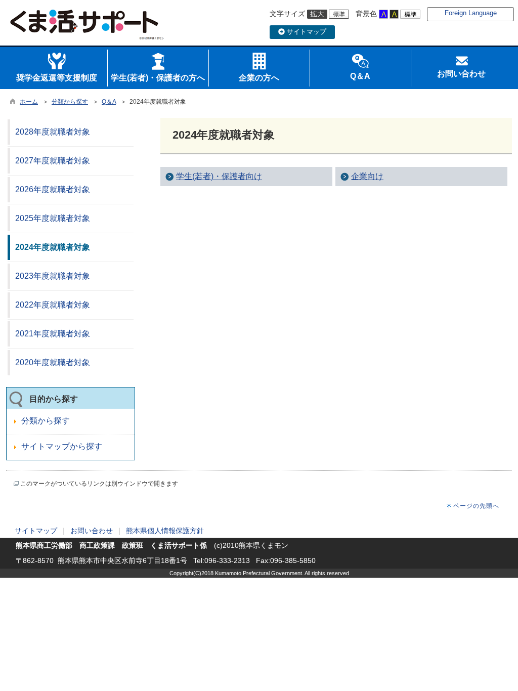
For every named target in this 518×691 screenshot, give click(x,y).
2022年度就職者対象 (52, 304)
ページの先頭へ (476, 506)
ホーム (29, 101)
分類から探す (70, 101)
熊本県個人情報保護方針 (165, 531)
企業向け (367, 176)
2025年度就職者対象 (52, 218)
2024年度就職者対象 (52, 247)
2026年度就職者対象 (52, 189)
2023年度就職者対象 (52, 276)
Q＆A (109, 101)
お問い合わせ (91, 531)
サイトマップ (305, 31)
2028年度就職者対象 (52, 131)
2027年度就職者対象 (52, 160)
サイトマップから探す (61, 446)
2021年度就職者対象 (52, 333)
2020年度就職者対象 (52, 362)
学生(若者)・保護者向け (219, 176)
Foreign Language (471, 13)
